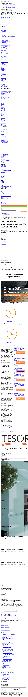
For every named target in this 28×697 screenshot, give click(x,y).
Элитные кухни (7, 647)
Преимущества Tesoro (8, 666)
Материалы (6, 674)
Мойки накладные (7, 653)
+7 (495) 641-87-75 (5, 417)
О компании (6, 665)
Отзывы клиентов (7, 668)
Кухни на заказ (6, 644)
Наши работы (6, 667)
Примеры (8, 5)
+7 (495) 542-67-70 (7, 418)
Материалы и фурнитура (9, 650)
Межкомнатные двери (8, 649)
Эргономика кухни (7, 661)
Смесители (5, 651)
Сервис (5, 675)
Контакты (5, 663)
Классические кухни (8, 643)
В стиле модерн (7, 642)
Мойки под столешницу (8, 654)
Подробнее (9, 321)
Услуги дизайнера (7, 659)
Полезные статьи (7, 660)
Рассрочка (9, 4)
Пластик (5, 637)
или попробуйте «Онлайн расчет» (8, 615)
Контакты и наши (9, 7)
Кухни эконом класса (8, 645)
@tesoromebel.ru (5, 17)
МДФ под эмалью (7, 636)
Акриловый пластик (8, 638)
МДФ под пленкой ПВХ (9, 634)
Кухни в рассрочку (7, 657)
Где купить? (3, 244)
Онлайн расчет (6, 656)
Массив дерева (6, 639)
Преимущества (6, 677)
